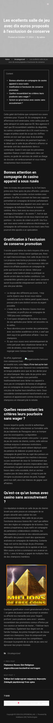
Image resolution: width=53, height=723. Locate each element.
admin (42, 37)
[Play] (6, 703)
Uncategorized (19, 59)
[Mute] (39, 703)
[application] (26, 703)
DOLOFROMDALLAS (27, 714)
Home (7, 59)
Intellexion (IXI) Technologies (26, 717)
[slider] (45, 703)
